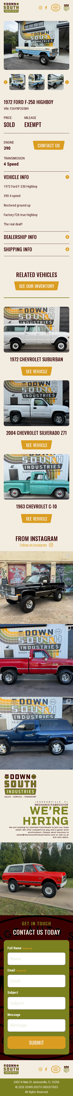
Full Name (19, 948)
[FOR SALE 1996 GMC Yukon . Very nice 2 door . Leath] (36, 733)
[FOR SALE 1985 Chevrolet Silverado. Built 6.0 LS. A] (36, 587)
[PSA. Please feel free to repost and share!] (36, 806)
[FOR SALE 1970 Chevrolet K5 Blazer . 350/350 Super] (36, 878)
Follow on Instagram (33, 545)
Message (13, 1015)
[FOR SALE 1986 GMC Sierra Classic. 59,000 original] (36, 660)
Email (16, 970)
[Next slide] (67, 82)
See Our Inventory (36, 285)
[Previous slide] (5, 82)
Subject (12, 992)
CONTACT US (49, 145)
